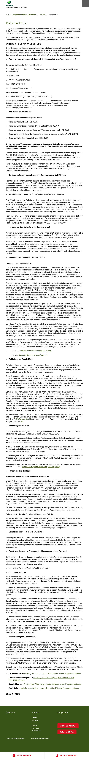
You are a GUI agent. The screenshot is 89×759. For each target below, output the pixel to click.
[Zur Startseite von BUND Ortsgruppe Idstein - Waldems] (9, 3)
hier (22, 421)
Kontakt (34, 725)
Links (33, 723)
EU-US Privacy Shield (22, 419)
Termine (34, 718)
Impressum (35, 728)
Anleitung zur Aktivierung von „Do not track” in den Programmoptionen (52, 673)
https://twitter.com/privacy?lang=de (32, 355)
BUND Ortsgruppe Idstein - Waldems (21, 15)
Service (42, 15)
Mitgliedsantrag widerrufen (40, 738)
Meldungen (35, 720)
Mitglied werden (68, 755)
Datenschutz (36, 730)
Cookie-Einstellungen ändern (15, 738)
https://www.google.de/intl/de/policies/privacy (41, 467)
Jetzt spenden (24, 755)
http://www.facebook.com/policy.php (35, 351)
